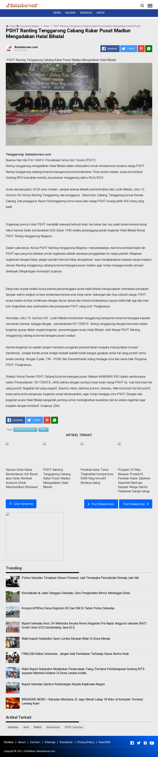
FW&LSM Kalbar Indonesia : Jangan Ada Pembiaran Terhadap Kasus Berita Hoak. (75, 654)
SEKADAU (86, 12)
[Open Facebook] (132, 743)
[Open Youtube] (152, 743)
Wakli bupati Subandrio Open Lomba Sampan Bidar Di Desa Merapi (66, 638)
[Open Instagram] (145, 743)
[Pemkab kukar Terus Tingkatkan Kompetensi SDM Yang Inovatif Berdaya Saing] (98, 454)
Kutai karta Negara (25, 429)
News (43, 429)
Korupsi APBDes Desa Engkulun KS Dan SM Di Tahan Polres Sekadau (68, 608)
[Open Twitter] (138, 743)
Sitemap (50, 742)
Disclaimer (66, 742)
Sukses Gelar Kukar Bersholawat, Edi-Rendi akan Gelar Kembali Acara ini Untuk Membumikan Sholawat (22, 478)
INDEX (101, 12)
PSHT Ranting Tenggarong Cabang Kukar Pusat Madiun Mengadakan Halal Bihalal (57, 478)
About (22, 742)
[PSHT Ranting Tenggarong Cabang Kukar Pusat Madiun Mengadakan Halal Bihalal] (60, 454)
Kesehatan (53, 727)
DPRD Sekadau (74, 727)
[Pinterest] (141, 48)
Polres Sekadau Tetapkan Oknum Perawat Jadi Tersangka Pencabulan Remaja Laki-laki (80, 578)
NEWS (57, 12)
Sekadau (13, 727)
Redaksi (9, 742)
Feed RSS (104, 742)
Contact (35, 742)
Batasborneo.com (45, 751)
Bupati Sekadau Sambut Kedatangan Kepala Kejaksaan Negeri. (63, 684)
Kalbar (38, 727)
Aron (26, 727)
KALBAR (70, 12)
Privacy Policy (85, 742)
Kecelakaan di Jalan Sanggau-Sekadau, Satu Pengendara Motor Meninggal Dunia (76, 593)
